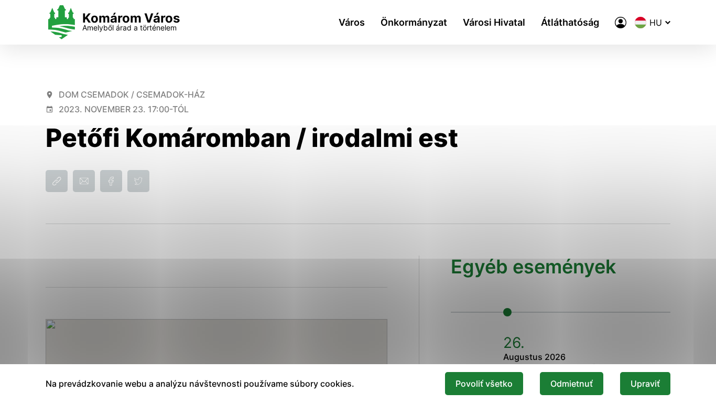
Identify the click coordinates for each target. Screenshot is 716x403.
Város (352, 22)
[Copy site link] (57, 181)
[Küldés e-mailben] (84, 181)
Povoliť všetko (484, 383)
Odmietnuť (571, 383)
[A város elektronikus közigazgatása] (620, 22)
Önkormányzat (414, 22)
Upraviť (645, 383)
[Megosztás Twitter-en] (138, 181)
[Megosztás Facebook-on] (111, 181)
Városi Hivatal (494, 22)
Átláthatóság (570, 22)
